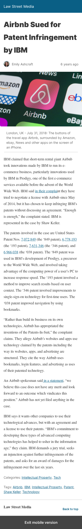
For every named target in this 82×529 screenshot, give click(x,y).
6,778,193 (69, 239)
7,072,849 (28, 239)
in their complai (46, 190)
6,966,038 (11, 251)
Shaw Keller (12, 492)
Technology (31, 492)
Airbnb (18, 487)
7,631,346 (36, 245)
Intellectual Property (37, 477)
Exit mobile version (41, 522)
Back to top (70, 509)
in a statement (53, 380)
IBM (27, 487)
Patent (69, 487)
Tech (57, 477)
